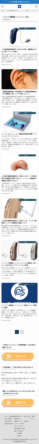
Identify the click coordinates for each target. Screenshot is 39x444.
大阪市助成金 (8, 421)
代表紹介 (19, 435)
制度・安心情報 (18, 431)
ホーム (6, 416)
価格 (33, 416)
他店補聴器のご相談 (19, 428)
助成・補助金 (8, 418)
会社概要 (19, 433)
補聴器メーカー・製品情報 (21, 421)
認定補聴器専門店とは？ (16, 416)
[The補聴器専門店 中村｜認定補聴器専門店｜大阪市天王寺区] (19, 6)
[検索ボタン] (36, 6)
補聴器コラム (17, 418)
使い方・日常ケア (19, 426)
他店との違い (27, 416)
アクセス (32, 418)
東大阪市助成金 (9, 423)
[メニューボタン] (2, 6)
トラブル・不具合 (19, 423)
